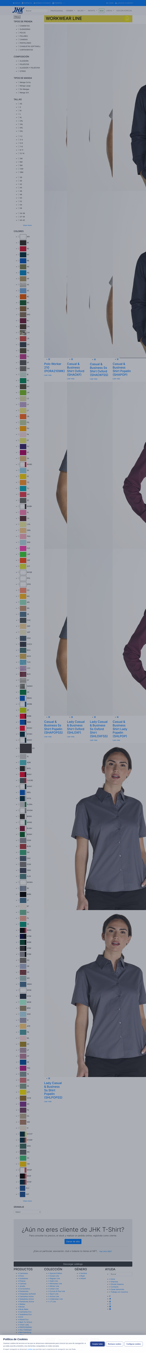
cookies (30, 1349)
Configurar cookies (133, 1344)
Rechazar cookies (114, 1344)
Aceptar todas (97, 1344)
